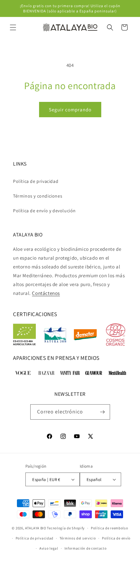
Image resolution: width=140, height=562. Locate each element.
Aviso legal (48, 548)
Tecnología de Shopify (66, 528)
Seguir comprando (70, 109)
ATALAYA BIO (35, 528)
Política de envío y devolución (44, 211)
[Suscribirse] (102, 412)
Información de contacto (85, 548)
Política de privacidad (35, 181)
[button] (13, 27)
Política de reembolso (109, 528)
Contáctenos (46, 293)
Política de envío (116, 538)
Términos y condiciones (37, 196)
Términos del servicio (78, 538)
